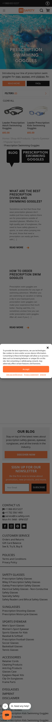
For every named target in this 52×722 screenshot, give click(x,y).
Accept (26, 369)
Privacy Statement (31, 374)
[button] (47, 347)
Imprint (43, 374)
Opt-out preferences (14, 374)
